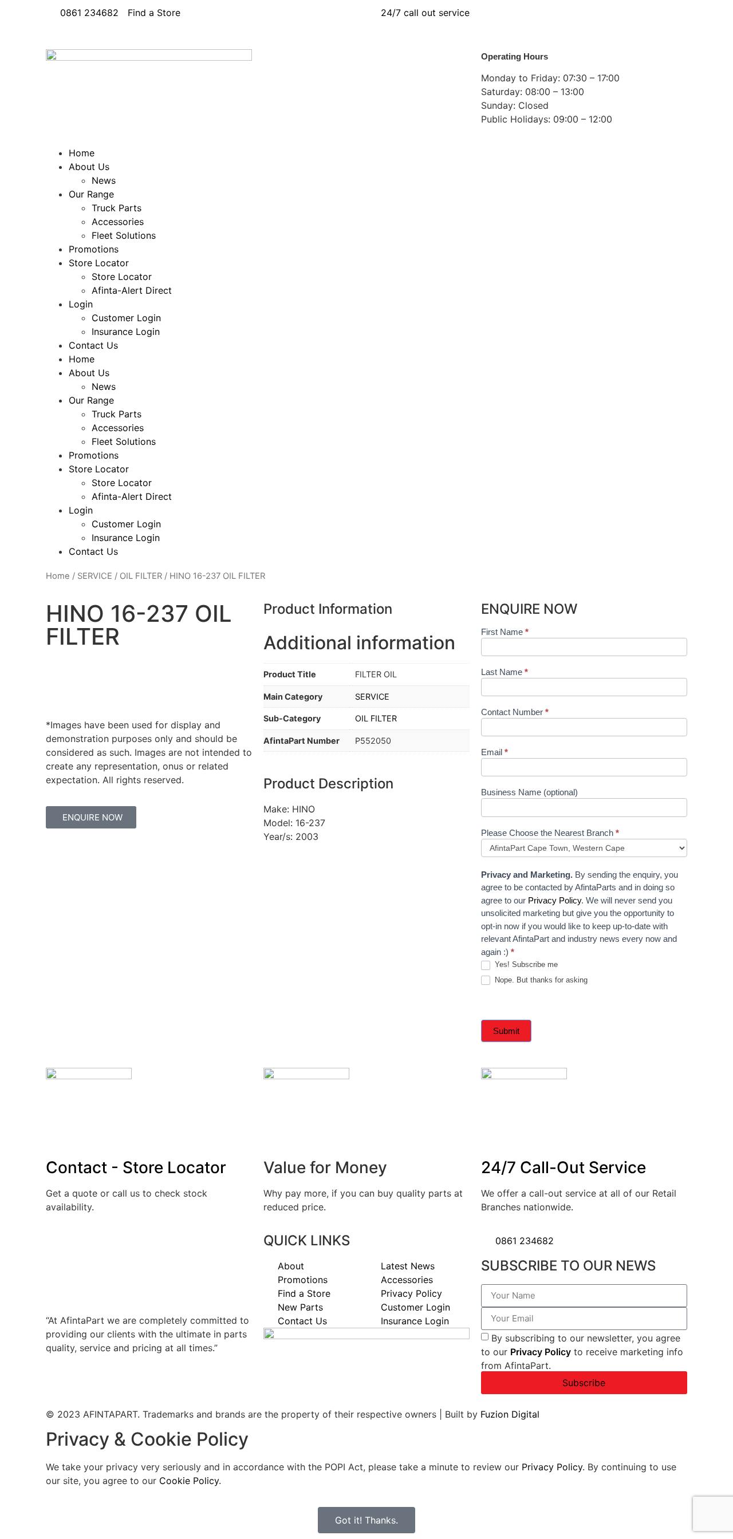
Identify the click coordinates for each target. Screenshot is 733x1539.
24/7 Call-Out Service (563, 1167)
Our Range (91, 194)
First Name (505, 632)
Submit (506, 1031)
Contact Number (515, 712)
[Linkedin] (527, 20)
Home (81, 153)
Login (81, 304)
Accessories (118, 221)
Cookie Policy (189, 1480)
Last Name (504, 672)
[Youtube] (558, 20)
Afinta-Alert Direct (132, 290)
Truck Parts (116, 208)
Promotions (94, 249)
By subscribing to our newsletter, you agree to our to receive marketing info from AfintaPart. (582, 1351)
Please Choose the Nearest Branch (550, 833)
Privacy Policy (554, 900)
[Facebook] (495, 20)
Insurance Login (126, 331)
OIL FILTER (141, 576)
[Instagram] (590, 20)
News (104, 180)
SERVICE (94, 576)
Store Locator (99, 263)
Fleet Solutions (124, 235)
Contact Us (93, 345)
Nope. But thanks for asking (540, 980)
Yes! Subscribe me (525, 964)
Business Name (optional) (529, 792)
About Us (89, 166)
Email (494, 752)
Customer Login (126, 317)
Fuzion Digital (509, 1414)
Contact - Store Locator (136, 1167)
